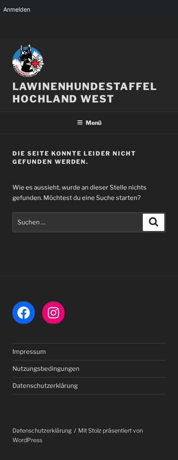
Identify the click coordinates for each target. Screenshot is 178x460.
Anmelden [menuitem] (16, 9)
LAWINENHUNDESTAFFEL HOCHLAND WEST (84, 92)
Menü (93, 122)
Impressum (29, 351)
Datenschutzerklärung (45, 385)
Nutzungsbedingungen (45, 368)
